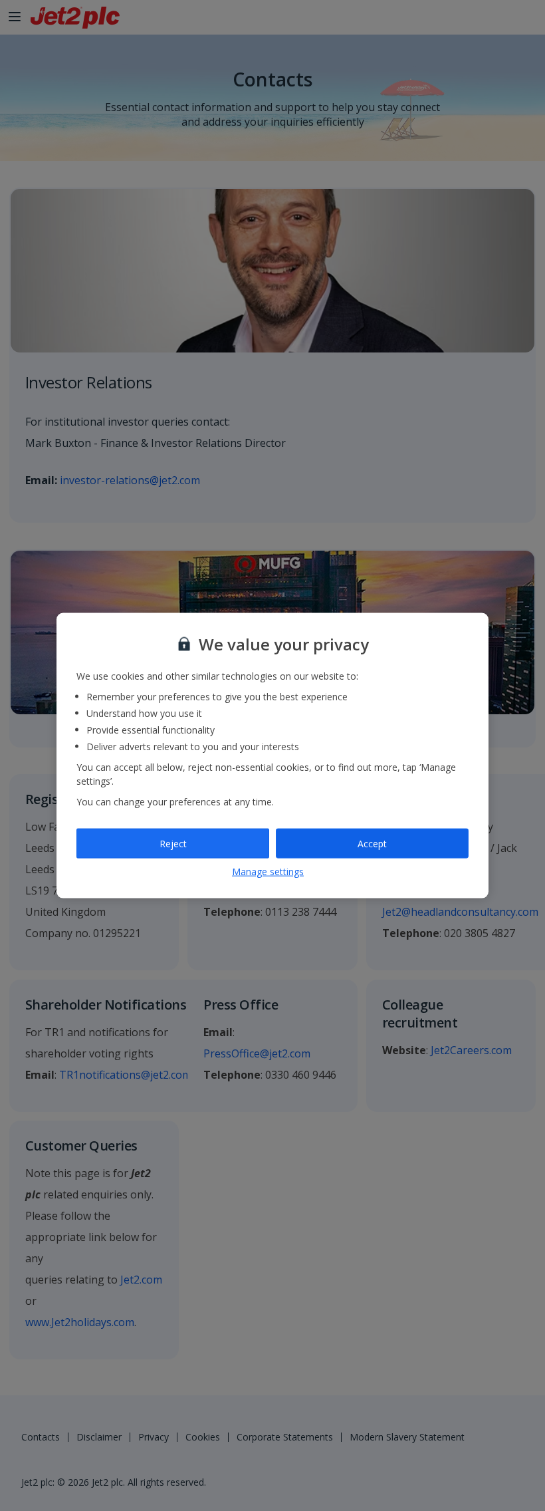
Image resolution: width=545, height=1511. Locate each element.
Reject (173, 843)
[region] (272, 755)
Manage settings (268, 871)
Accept (372, 843)
